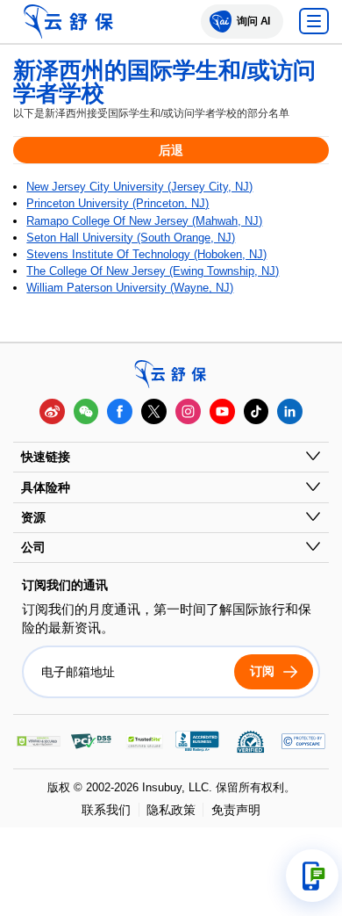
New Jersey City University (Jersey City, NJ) (139, 186)
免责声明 (235, 810)
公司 (33, 547)
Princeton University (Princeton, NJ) (117, 203)
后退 (171, 150)
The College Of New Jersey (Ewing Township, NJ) (152, 271)
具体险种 (45, 487)
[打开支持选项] (312, 875)
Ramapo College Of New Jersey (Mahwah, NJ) (144, 220)
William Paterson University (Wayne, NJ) (129, 287)
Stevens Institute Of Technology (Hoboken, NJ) (146, 254)
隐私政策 (171, 810)
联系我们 (106, 810)
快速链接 (45, 457)
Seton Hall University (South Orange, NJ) (130, 237)
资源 (33, 517)
